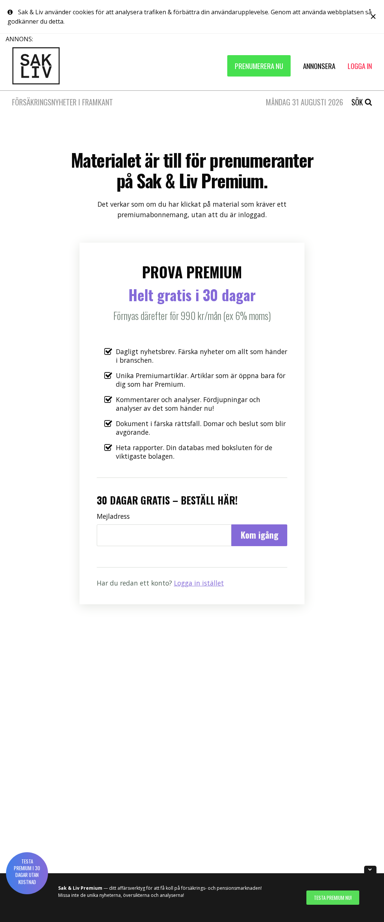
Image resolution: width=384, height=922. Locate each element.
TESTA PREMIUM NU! (333, 897)
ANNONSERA (319, 65)
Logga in (360, 65)
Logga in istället (199, 582)
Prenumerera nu (259, 65)
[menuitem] (259, 66)
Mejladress (113, 516)
